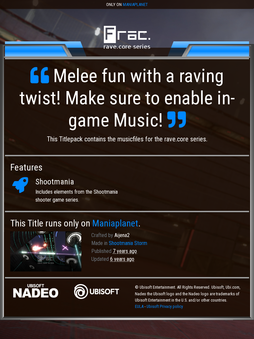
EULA (140, 306)
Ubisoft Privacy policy (165, 306)
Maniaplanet (135, 4)
